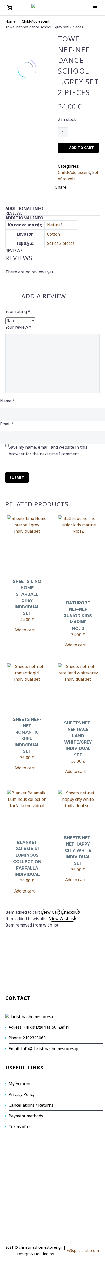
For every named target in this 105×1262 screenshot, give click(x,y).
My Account (20, 1083)
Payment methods (26, 1116)
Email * (7, 424)
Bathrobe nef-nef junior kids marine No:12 (78, 615)
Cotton (53, 234)
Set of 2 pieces (61, 243)
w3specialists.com (83, 1250)
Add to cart (24, 630)
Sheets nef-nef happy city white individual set (78, 850)
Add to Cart (81, 147)
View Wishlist (62, 918)
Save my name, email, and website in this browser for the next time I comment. (48, 450)
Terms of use (21, 1126)
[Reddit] (66, 192)
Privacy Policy (22, 1094)
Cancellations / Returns (31, 1105)
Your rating (17, 311)
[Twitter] (79, 186)
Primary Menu (95, 7)
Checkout (70, 912)
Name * (7, 401)
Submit (17, 477)
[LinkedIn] (59, 192)
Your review (18, 327)
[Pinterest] (87, 186)
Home (10, 21)
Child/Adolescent (36, 21)
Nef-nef (54, 225)
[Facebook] (72, 186)
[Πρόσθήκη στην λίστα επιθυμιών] (37, 630)
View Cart (50, 912)
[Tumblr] (95, 186)
